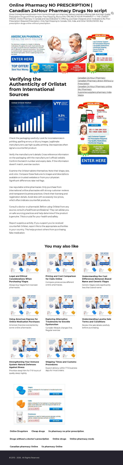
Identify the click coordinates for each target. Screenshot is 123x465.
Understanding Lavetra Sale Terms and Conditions (96, 320)
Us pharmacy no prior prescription (66, 431)
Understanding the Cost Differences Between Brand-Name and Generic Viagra (97, 279)
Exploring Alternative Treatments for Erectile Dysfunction (58, 322)
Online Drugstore (19, 431)
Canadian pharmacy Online (24, 446)
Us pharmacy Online (52, 446)
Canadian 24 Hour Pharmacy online (95, 86)
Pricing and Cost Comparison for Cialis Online (61, 277)
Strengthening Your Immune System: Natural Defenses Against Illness (24, 364)
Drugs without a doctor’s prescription (29, 439)
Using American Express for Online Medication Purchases (24, 320)
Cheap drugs (38, 431)
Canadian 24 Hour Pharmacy (91, 78)
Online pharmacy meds (82, 439)
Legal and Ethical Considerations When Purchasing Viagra (20, 279)
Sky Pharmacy (85, 89)
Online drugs (59, 439)
